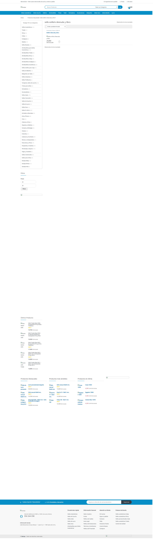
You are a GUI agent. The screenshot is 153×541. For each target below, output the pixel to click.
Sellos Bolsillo (105, 13)
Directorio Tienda (104, 523)
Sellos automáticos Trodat (122, 521)
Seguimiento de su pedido (111, 1)
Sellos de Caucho (27, 101)
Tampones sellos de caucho (30, 83)
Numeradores (80, 13)
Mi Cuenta (102, 514)
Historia (25, 131)
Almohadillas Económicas (29, 64)
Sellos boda (26, 95)
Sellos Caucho (37, 13)
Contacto (102, 519)
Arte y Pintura (26, 116)
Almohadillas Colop (28, 59)
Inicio (22, 17)
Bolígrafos (89, 13)
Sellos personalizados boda (123, 519)
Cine (24, 119)
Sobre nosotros (87, 514)
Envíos (85, 516)
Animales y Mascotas (28, 113)
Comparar (102, 528)
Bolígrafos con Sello (28, 74)
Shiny (24, 33)
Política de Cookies (88, 519)
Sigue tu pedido (104, 516)
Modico (25, 42)
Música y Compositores (29, 140)
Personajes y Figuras (51, 30)
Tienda (122, 1)
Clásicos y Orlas (27, 122)
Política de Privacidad (89, 528)
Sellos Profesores (27, 80)
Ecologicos (25, 39)
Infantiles (25, 134)
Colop (24, 36)
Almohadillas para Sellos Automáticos (28, 49)
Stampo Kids (26, 166)
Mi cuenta (130, 1)
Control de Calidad (120, 523)
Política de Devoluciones (90, 523)
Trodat (24, 30)
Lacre (113, 13)
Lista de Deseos (104, 526)
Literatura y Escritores (28, 137)
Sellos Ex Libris (27, 110)
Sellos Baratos (26, 45)
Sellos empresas (27, 77)
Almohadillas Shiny (28, 55)
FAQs (101, 521)
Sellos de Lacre (27, 104)
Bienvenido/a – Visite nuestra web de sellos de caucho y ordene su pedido (38, 1)
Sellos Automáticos (26, 13)
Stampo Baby (26, 160)
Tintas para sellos (27, 86)
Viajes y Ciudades (27, 151)
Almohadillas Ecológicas (29, 61)
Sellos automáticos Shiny (122, 516)
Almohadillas (52, 13)
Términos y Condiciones (90, 526)
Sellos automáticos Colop (122, 514)
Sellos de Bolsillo (27, 70)
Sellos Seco (97, 13)
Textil (65, 13)
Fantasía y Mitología (28, 128)
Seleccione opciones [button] (57, 41)
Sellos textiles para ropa (29, 67)
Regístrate (126, 502)
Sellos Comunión (27, 98)
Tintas (59, 13)
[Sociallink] (20, 528)
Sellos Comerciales (28, 154)
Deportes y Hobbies (28, 125)
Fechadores (72, 13)
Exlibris (45, 13)
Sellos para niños (27, 157)
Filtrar (24, 189)
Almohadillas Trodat (28, 53)
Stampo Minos (26, 163)
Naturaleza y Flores (28, 143)
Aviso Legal (86, 521)
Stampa (23, 536)
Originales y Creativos (28, 145)
